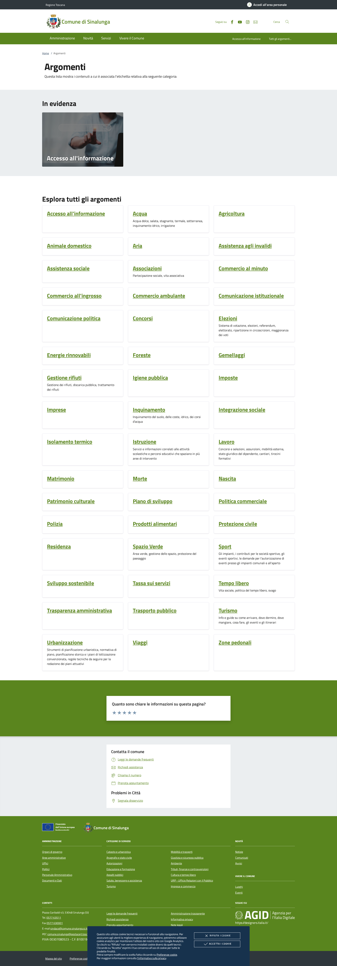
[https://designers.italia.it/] (265, 915)
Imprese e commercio (183, 886)
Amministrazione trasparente (188, 913)
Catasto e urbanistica (118, 852)
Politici (46, 869)
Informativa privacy (182, 919)
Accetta (220, 944)
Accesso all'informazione (246, 39)
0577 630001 (55, 923)
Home (45, 53)
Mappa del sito (53, 958)
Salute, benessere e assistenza (124, 880)
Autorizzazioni (114, 863)
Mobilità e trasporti (181, 852)
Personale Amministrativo (57, 875)
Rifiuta (220, 935)
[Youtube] (238, 21)
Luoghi (239, 887)
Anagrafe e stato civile (119, 858)
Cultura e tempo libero (183, 875)
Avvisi (238, 863)
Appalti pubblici (114, 875)
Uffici (45, 863)
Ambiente (176, 863)
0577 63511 (53, 917)
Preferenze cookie (167, 955)
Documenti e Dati (52, 880)
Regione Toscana (55, 5)
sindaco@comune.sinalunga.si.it (68, 928)
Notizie (239, 852)
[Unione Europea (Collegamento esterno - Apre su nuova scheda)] (59, 827)
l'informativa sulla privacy (151, 958)
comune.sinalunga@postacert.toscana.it (70, 934)
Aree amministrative (54, 858)
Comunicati (241, 858)
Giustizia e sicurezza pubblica (187, 858)
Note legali (177, 925)
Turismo (111, 886)
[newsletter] (254, 21)
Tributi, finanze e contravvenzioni (189, 869)
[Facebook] (230, 21)
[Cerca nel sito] (287, 22)
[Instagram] (246, 21)
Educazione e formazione (120, 869)
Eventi (239, 892)
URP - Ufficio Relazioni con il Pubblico (192, 880)
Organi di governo (52, 852)
